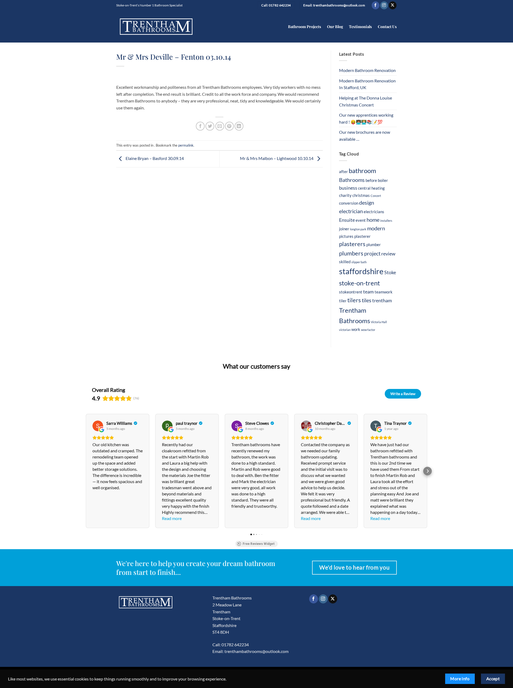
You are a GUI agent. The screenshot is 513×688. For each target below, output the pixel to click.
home (373, 219)
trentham (382, 300)
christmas (361, 195)
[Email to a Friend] (219, 126)
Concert (376, 195)
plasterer (362, 236)
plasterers (352, 243)
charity (345, 195)
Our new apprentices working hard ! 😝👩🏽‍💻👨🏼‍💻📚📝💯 (366, 118)
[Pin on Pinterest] (229, 126)
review (388, 254)
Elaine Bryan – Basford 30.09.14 (154, 158)
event (361, 220)
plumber (373, 244)
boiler (383, 180)
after (343, 171)
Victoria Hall (379, 322)
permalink (185, 145)
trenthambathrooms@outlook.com (256, 651)
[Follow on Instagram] (384, 5)
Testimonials (360, 26)
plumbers (351, 253)
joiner (344, 228)
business (348, 188)
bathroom (362, 170)
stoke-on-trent (359, 283)
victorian (345, 329)
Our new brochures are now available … (364, 135)
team (368, 292)
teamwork (383, 291)
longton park (358, 229)
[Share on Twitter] (209, 126)
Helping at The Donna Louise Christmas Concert (365, 101)
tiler (343, 300)
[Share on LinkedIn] (239, 126)
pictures (346, 236)
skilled (345, 261)
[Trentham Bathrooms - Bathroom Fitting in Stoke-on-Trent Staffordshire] (156, 26)
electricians (374, 211)
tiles (366, 300)
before (371, 180)
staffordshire (361, 271)
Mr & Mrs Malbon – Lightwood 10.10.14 (277, 158)
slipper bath (359, 262)
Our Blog (335, 26)
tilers (354, 300)
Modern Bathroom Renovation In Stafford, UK (367, 84)
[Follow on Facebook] (375, 5)
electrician (351, 211)
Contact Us (387, 26)
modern (376, 228)
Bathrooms (352, 180)
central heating (371, 188)
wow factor (368, 329)
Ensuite (347, 220)
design (366, 202)
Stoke (390, 272)
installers (386, 220)
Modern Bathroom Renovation (367, 70)
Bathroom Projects (304, 26)
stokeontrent (350, 291)
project (372, 253)
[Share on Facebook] (200, 126)
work (355, 329)
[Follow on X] (393, 5)
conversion (348, 203)
